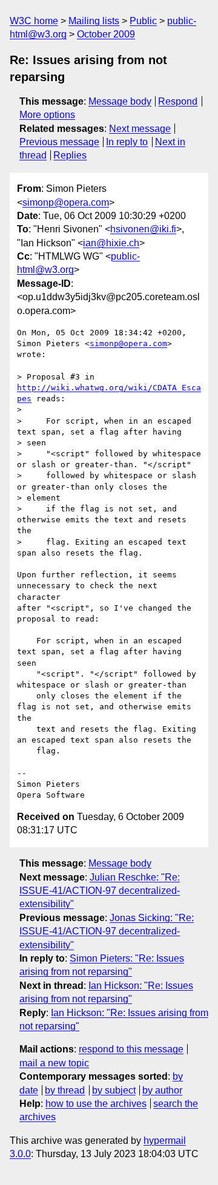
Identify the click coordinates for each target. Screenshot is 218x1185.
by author (162, 1090)
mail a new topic (54, 1063)
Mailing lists (93, 21)
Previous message (59, 142)
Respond (177, 101)
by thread (65, 1090)
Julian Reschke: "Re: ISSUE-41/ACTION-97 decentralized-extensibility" (99, 891)
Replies (70, 155)
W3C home (34, 21)
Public (143, 21)
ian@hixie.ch (111, 243)
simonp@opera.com (65, 202)
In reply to (127, 142)
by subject (114, 1090)
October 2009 (106, 34)
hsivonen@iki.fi (143, 229)
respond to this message (131, 1049)
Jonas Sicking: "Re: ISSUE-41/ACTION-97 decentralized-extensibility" (106, 931)
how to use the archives (96, 1103)
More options (47, 115)
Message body (119, 101)
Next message (140, 128)
